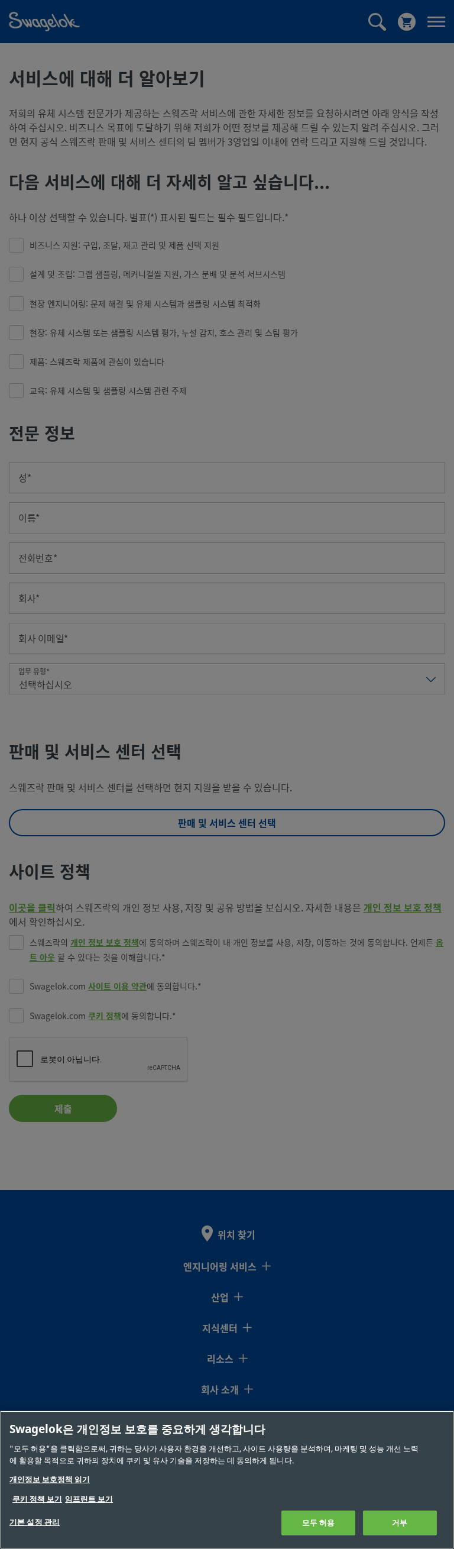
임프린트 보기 (89, 1499)
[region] (227, 1480)
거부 (399, 1522)
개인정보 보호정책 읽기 (49, 1479)
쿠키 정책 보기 (37, 1499)
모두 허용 (318, 1522)
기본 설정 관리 (34, 1522)
